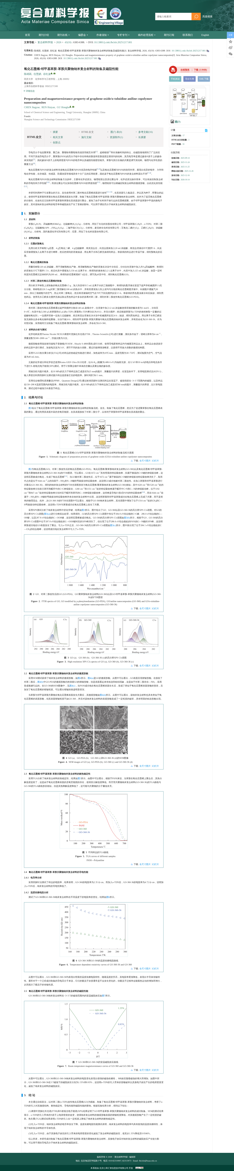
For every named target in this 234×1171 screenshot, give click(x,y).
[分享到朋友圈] (230, 54)
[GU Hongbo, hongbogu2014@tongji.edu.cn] (70, 107)
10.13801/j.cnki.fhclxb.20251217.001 (113, 42)
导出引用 (189, 79)
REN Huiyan (48, 107)
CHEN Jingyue (32, 107)
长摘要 (142, 137)
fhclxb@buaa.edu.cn (148, 1161)
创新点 (56, 142)
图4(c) (72, 686)
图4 (79, 678)
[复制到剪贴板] (208, 51)
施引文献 (86, 137)
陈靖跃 (28, 74)
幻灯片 (155, 461)
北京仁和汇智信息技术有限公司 (113, 1168)
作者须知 (101, 35)
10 (48, 182)
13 (108, 192)
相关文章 (58, 137)
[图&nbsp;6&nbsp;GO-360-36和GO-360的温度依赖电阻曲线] (93, 931)
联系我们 (188, 35)
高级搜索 (207, 16)
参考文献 (145, 132)
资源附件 (116, 137)
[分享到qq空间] (230, 41)
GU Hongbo (63, 107)
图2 (30, 469)
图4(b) (40, 682)
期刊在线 (62, 35)
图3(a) (47, 514)
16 (143, 492)
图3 (83, 510)
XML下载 (204, 79)
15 (66, 476)
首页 (27, 35)
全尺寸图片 (145, 461)
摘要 (55, 132)
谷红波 (47, 74)
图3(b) (127, 518)
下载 (200, 70)
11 (98, 182)
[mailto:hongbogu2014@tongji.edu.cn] (54, 73)
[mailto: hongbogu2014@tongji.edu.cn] (73, 107)
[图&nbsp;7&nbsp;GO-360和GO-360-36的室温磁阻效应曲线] (93, 1032)
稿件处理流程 (145, 35)
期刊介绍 (44, 35)
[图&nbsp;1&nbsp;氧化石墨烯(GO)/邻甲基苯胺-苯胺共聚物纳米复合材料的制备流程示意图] (93, 435)
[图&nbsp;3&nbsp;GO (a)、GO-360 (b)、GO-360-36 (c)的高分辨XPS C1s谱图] (93, 636)
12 (26, 186)
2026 (58, 42)
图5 (79, 778)
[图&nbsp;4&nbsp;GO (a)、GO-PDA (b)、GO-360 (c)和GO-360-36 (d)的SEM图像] (93, 731)
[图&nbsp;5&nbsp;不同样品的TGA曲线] (93, 822)
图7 (103, 996)
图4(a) (91, 678)
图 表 (116, 132)
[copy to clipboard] (99, 58)
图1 (30, 408)
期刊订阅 (169, 35)
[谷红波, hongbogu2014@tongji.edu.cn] (51, 73)
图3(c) (113, 525)
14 (111, 192)
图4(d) (103, 695)
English (205, 35)
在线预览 (185, 70)
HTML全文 (87, 132)
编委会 (82, 35)
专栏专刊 (122, 35)
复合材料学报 (45, 42)
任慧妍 (37, 74)
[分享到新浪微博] (230, 48)
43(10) (68, 42)
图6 (108, 897)
